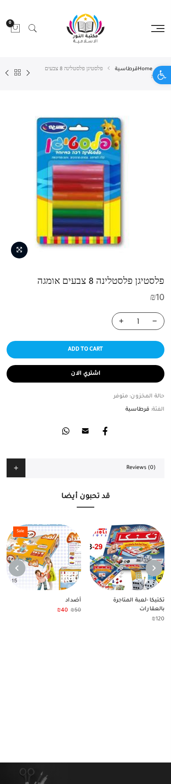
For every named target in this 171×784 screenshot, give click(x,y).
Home (145, 69)
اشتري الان (85, 374)
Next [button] (17, 568)
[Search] (33, 28)
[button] (162, 75)
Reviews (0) (141, 468)
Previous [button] (154, 568)
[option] (85, 179)
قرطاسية (126, 69)
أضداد (73, 601)
